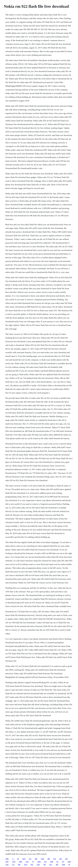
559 (54, 859)
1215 (27, 862)
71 (13, 859)
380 (36, 859)
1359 (38, 864)
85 (57, 862)
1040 (69, 862)
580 (48, 859)
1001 (23, 859)
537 (13, 864)
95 (69, 864)
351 (30, 859)
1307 (7, 864)
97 (33, 862)
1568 (42, 859)
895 (19, 864)
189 (60, 859)
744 (45, 862)
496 (57, 864)
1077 (50, 864)
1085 (7, 859)
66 (18, 859)
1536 (13, 862)
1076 (25, 864)
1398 (63, 864)
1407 (7, 862)
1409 (39, 862)
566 (32, 864)
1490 (51, 862)
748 (44, 864)
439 (66, 859)
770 (63, 862)
